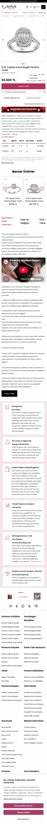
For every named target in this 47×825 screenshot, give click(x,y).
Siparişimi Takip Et (10, 13)
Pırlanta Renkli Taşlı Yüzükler (12, 642)
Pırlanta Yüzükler (11, 616)
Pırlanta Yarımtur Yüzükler (11, 635)
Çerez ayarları (23, 819)
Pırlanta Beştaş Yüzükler (10, 627)
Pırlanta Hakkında (8, 751)
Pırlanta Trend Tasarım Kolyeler (10, 660)
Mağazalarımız (27, 7)
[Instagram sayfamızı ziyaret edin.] (23, 606)
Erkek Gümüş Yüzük (31, 662)
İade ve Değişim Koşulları (33, 743)
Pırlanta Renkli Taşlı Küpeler (12, 700)
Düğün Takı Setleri (8, 677)
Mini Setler (5, 681)
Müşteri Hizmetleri (34, 720)
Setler (5, 670)
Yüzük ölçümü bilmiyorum (34, 104)
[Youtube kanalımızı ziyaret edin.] (10, 606)
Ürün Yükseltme (30, 739)
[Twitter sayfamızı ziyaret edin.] (29, 606)
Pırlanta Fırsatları (28, 13)
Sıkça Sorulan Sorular (10, 731)
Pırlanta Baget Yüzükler (32, 627)
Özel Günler (30, 686)
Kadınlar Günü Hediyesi (33, 708)
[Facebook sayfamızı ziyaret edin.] (17, 606)
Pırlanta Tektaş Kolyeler (10, 654)
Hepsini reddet (23, 812)
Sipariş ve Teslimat (31, 735)
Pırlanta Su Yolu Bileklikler (33, 681)
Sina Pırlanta (6, 727)
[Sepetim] (34, 7)
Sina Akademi (31, 771)
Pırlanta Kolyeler (10, 647)
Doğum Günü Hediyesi (32, 700)
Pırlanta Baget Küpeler (32, 635)
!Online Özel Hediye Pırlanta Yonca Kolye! (23, 1)
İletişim (4, 747)
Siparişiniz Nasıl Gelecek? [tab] (7, 221)
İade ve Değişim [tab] (24, 221)
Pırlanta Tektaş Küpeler (10, 692)
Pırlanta (6, 771)
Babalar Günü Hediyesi (33, 696)
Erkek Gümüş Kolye (31, 658)
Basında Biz (6, 735)
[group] (13, 192)
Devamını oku (36, 561)
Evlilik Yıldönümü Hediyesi (33, 704)
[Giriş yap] (31, 7)
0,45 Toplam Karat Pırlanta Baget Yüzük (34, 199)
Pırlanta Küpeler (10, 686)
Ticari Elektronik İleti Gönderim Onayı (9, 764)
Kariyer (4, 739)
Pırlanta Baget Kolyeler (32, 631)
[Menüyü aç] (43, 7)
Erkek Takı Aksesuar (34, 647)
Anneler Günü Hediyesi (32, 692)
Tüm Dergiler (23, 597)
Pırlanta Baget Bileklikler (33, 638)
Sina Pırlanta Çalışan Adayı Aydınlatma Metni (12, 756)
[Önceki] (3, 40)
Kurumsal (7, 720)
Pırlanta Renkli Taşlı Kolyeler (12, 666)
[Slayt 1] (22, 63)
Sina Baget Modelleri (30, 618)
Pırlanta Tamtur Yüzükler (11, 631)
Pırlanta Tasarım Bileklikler (34, 677)
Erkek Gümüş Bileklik (31, 654)
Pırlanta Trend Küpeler (10, 696)
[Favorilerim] (38, 7)
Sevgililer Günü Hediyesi (33, 712)
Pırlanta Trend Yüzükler (10, 638)
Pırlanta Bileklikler (34, 670)
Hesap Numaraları (31, 731)
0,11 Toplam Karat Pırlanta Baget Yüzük (13, 199)
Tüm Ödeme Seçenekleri (33, 76)
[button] (8, 163)
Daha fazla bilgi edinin (13, 799)
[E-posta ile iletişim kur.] (36, 606)
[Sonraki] (43, 40)
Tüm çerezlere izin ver (23, 806)
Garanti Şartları (30, 727)
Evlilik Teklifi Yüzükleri (31, 716)
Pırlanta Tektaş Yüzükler (10, 623)
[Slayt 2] (24, 63)
